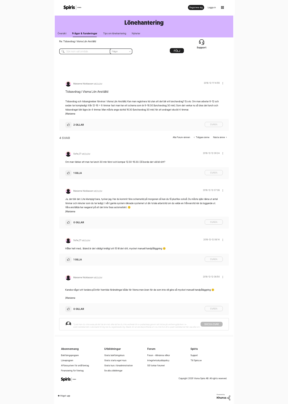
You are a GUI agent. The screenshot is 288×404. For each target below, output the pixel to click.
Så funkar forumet (156, 365)
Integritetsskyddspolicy (158, 360)
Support (194, 355)
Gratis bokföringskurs (114, 355)
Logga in (212, 7)
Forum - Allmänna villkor (158, 355)
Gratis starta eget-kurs (115, 360)
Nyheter (136, 33)
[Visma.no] (72, 7)
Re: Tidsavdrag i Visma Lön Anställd (77, 41)
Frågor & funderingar (84, 33)
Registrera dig (196, 7)
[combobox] (93, 51)
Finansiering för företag (72, 370)
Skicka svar (211, 324)
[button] (222, 83)
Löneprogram (67, 360)
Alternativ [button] (177, 51)
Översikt (62, 33)
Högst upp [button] (65, 395)
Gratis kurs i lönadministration (118, 365)
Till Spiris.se (196, 360)
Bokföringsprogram (70, 355)
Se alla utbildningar (113, 370)
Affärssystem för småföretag (75, 365)
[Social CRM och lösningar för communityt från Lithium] (223, 397)
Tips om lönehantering (114, 33)
